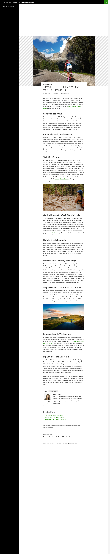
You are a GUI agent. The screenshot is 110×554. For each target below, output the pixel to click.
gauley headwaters (74, 425)
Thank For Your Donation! (84, 2)
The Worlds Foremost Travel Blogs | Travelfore (18, 2)
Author (46, 391)
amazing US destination (61, 179)
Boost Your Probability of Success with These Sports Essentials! (60, 442)
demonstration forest (60, 425)
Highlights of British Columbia (54, 415)
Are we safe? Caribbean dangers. (54, 417)
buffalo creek (48, 425)
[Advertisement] (63, 23)
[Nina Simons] (47, 396)
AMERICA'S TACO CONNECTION (55, 419)
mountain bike (51, 233)
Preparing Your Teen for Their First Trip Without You (57, 436)
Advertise (55, 2)
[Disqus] (63, 470)
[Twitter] (48, 404)
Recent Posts (53, 391)
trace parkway (49, 427)
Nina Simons (56, 93)
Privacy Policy (71, 2)
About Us (48, 2)
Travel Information (98, 2)
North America (47, 84)
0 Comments (65, 93)
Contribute (63, 2)
